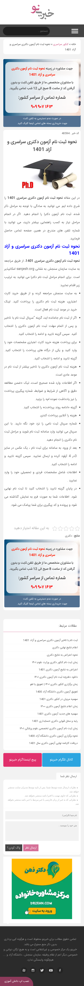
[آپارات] (24, 970)
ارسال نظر (31, 847)
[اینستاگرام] (33, 970)
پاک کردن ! (13, 847)
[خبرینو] (42, 22)
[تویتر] (42, 970)
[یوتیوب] (51, 970)
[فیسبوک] (60, 970)
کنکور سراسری (60, 44)
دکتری (68, 536)
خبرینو (45, 939)
